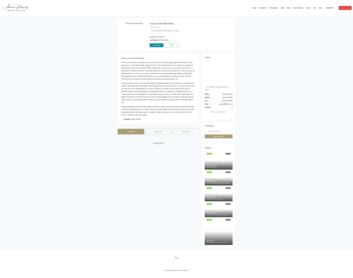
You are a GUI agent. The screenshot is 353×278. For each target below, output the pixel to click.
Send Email (156, 45)
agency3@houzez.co (226, 104)
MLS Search (263, 8)
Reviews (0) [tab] (186, 131)
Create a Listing (345, 8)
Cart (315, 8)
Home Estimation (298, 8)
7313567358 (329, 8)
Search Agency (219, 136)
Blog (288, 8)
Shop (320, 8)
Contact (308, 8)
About (282, 8)
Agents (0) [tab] (158, 131)
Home (254, 8)
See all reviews (155, 27)
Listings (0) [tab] (131, 131)
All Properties (273, 8)
